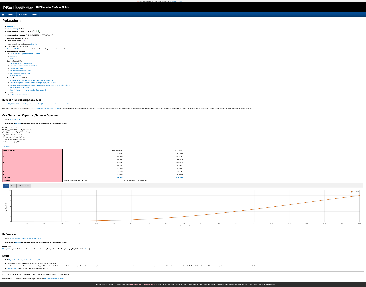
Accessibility (104, 284)
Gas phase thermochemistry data (21, 63)
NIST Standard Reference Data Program (46, 108)
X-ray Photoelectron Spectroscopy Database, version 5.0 (28, 90)
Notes (12, 58)
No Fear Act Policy (182, 284)
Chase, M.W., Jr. (7, 249)
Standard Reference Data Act (53, 279)
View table (5, 146)
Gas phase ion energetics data (20, 73)
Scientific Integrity (214, 284)
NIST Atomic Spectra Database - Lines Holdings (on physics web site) (32, 80)
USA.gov (265, 284)
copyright (18, 123)
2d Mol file (33, 44)
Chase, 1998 (118, 177)
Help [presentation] (12, 186)
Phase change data (16, 68)
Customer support (13, 268)
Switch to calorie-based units (19, 95)
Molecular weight (13, 29)
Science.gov (257, 284)
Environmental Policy (200, 284)
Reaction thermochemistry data (20, 71)
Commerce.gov (247, 284)
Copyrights (125, 284)
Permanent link (12, 49)
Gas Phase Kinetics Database (19, 87)
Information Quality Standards (231, 284)
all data (86, 249)
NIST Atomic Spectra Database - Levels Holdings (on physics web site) (33, 83)
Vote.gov (272, 284)
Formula (10, 26)
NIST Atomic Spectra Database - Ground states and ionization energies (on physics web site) (40, 85)
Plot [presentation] (6, 186)
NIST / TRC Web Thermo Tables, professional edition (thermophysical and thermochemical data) (38, 104)
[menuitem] (3, 14)
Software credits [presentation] (23, 186)
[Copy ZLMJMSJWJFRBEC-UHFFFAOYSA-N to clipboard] (52, 35)
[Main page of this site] (3, 14)
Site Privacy (95, 284)
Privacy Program (115, 284)
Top (10, 119)
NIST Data (22, 14)
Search (10, 14)
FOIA (190, 284)
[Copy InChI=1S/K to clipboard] (34, 31)
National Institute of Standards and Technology (18, 7)
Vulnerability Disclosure (167, 284)
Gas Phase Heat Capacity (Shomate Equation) (25, 54)
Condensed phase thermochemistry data (23, 66)
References (13, 56)
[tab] (6, 186)
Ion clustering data (16, 75)
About (33, 14)
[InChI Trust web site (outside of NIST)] (38, 33)
